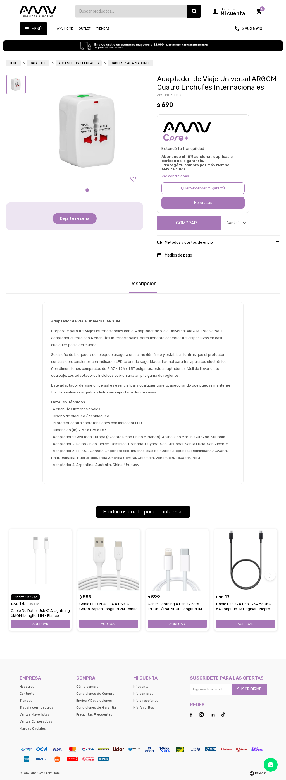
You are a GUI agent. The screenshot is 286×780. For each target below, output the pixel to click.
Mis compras (143, 694)
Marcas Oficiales (33, 728)
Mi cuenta (141, 687)
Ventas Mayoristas (34, 714)
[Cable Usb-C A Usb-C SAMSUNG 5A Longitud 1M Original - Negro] (245, 560)
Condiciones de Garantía (96, 707)
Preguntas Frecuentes (94, 714)
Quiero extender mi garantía (203, 188)
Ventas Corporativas (36, 721)
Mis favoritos (143, 707)
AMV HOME (65, 28)
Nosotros (27, 687)
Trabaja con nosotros (36, 707)
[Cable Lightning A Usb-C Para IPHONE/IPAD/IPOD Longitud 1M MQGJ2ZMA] (177, 560)
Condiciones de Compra (95, 694)
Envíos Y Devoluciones (94, 700)
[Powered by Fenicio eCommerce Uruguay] (258, 773)
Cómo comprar (88, 687)
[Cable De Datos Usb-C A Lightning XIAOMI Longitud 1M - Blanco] (40, 560)
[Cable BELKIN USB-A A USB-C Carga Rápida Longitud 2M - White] (108, 560)
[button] (194, 11)
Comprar (186, 223)
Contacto (27, 694)
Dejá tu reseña (74, 218)
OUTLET (85, 28)
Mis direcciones (145, 700)
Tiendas (102, 28)
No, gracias (203, 203)
